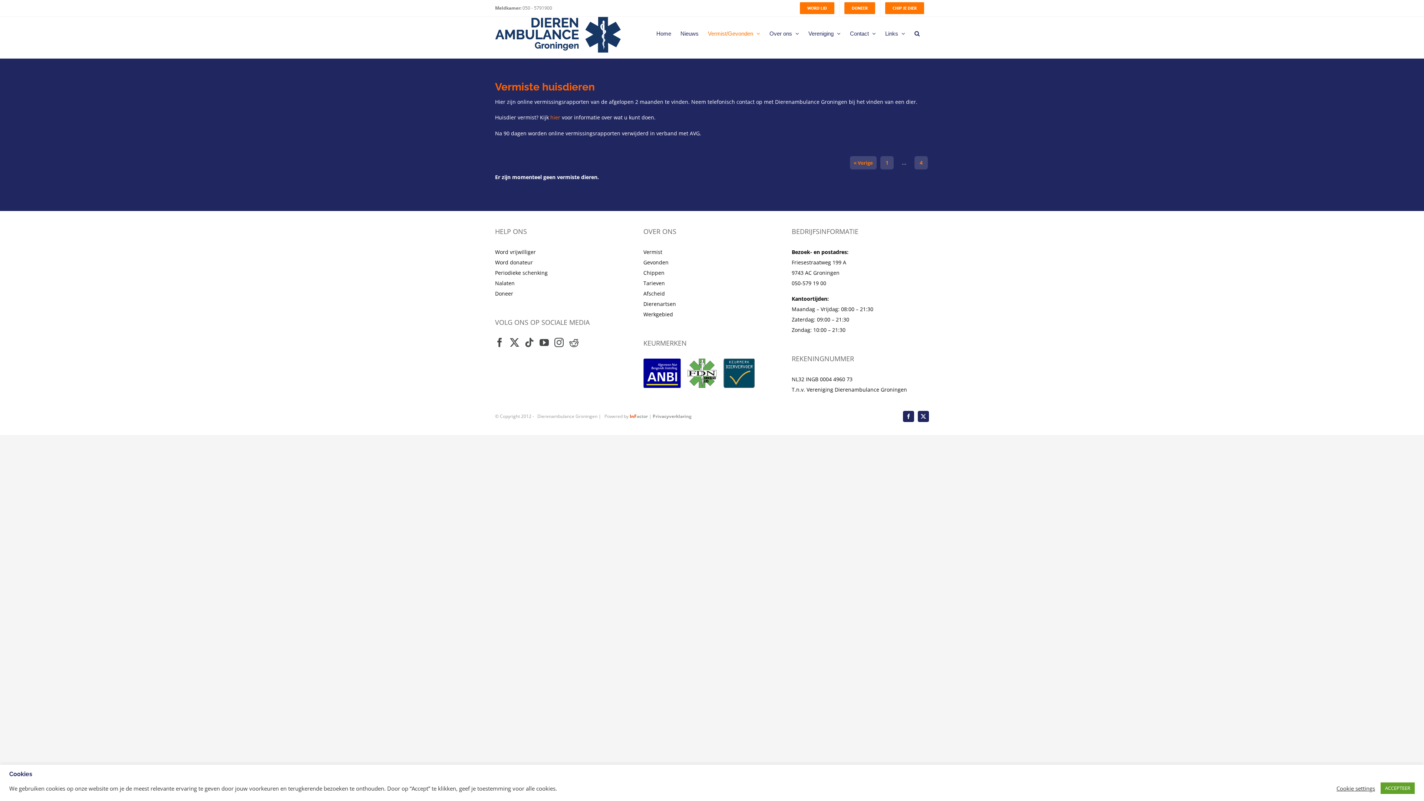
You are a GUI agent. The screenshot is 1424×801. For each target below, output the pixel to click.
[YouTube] (544, 342)
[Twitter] (514, 342)
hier (555, 117)
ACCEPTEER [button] (1397, 788)
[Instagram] (559, 342)
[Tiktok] (529, 342)
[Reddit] (573, 342)
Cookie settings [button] (1355, 788)
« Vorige (863, 162)
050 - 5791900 (536, 8)
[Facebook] (499, 342)
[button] (917, 33)
